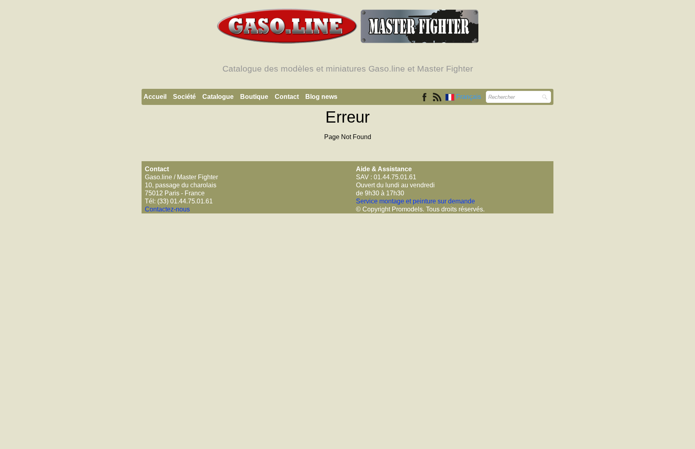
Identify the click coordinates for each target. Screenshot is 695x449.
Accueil (155, 96)
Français (469, 96)
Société (184, 96)
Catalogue (218, 96)
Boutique (254, 96)
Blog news (321, 96)
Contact (287, 96)
